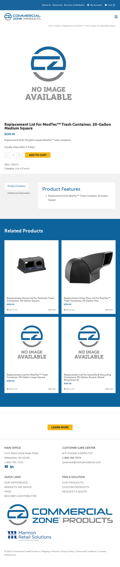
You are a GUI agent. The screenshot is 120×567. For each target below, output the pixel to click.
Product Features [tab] (16, 186)
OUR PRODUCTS (73, 482)
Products (57, 26)
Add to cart (38, 155)
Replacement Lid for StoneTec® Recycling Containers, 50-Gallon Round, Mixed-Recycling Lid (87, 377)
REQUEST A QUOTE (74, 491)
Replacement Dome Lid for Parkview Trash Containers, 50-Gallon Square (30, 299)
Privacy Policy (67, 551)
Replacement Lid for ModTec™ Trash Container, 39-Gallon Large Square (27, 376)
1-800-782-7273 (13, 462)
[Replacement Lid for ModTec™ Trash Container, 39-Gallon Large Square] (31, 344)
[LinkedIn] (12, 466)
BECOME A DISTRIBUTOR (20, 496)
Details (53, 310)
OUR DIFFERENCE (16, 482)
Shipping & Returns (50, 551)
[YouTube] (6, 466)
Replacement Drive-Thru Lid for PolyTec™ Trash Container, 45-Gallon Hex (87, 299)
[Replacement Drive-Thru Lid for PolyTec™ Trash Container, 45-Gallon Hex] (88, 267)
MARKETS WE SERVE (18, 487)
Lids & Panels (22, 168)
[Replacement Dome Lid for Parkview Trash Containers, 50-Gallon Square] (31, 267)
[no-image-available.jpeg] (47, 76)
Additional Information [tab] (18, 193)
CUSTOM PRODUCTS (75, 487)
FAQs (7, 491)
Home (50, 26)
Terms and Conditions (86, 551)
